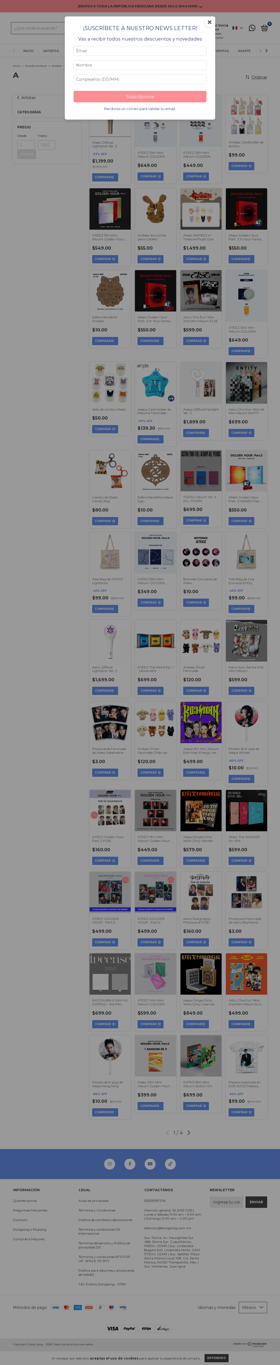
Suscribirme (140, 96)
